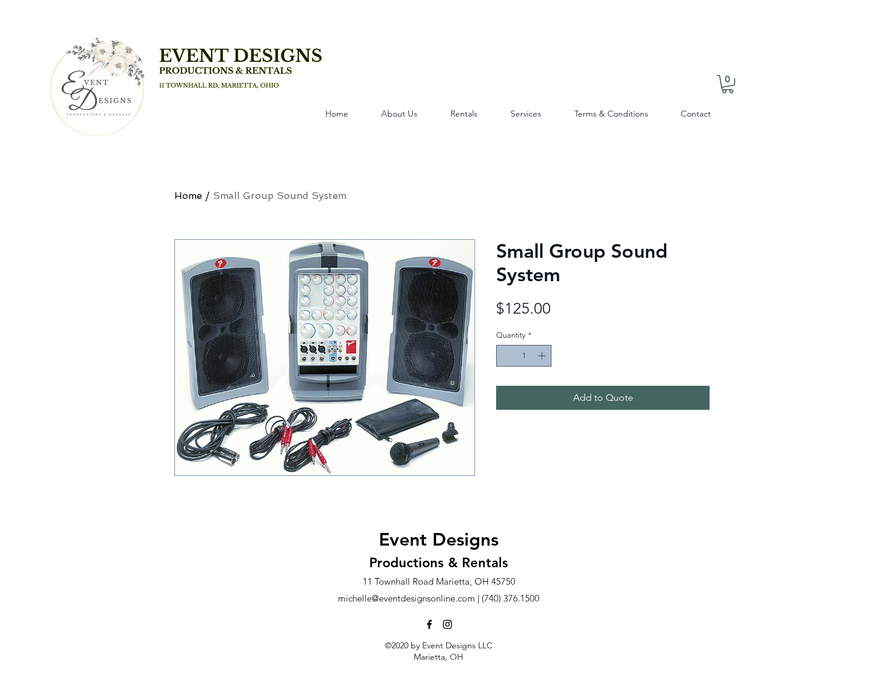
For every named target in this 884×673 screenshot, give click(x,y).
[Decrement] (505, 356)
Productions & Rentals (438, 563)
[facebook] (429, 624)
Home (188, 195)
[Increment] (543, 356)
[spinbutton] (524, 356)
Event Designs (439, 539)
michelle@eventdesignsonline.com (406, 598)
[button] (727, 84)
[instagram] (447, 624)
